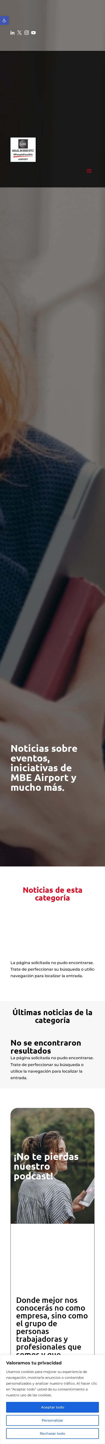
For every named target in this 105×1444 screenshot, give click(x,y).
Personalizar (52, 1420)
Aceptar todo (52, 1407)
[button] (4, 20)
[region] (52, 1399)
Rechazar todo (52, 1433)
